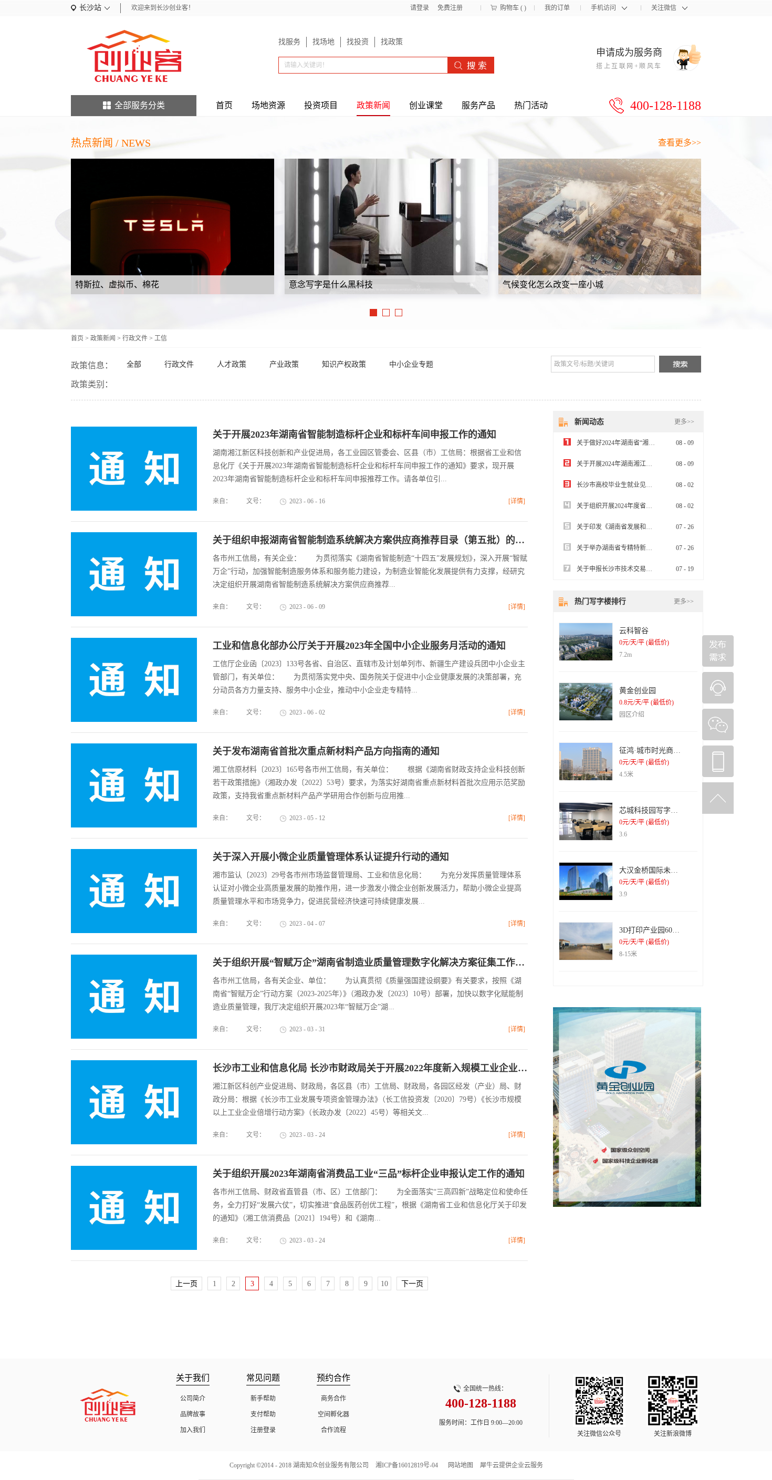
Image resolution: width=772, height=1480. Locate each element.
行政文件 (135, 338)
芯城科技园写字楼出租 (656, 810)
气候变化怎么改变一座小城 (553, 284)
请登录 (419, 8)
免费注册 (450, 8)
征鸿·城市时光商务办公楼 (661, 750)
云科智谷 (634, 631)
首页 (224, 105)
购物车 (509, 8)
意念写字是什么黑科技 (331, 284)
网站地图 (459, 1465)
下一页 (412, 1284)
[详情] (516, 501)
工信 (160, 338)
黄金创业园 (637, 691)
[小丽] (718, 687)
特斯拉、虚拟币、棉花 (117, 284)
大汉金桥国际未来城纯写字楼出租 (674, 870)
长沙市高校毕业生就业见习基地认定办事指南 (640, 485)
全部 (134, 364)
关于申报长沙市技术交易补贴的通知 (627, 569)
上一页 (186, 1284)
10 (384, 1284)
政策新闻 (103, 338)
